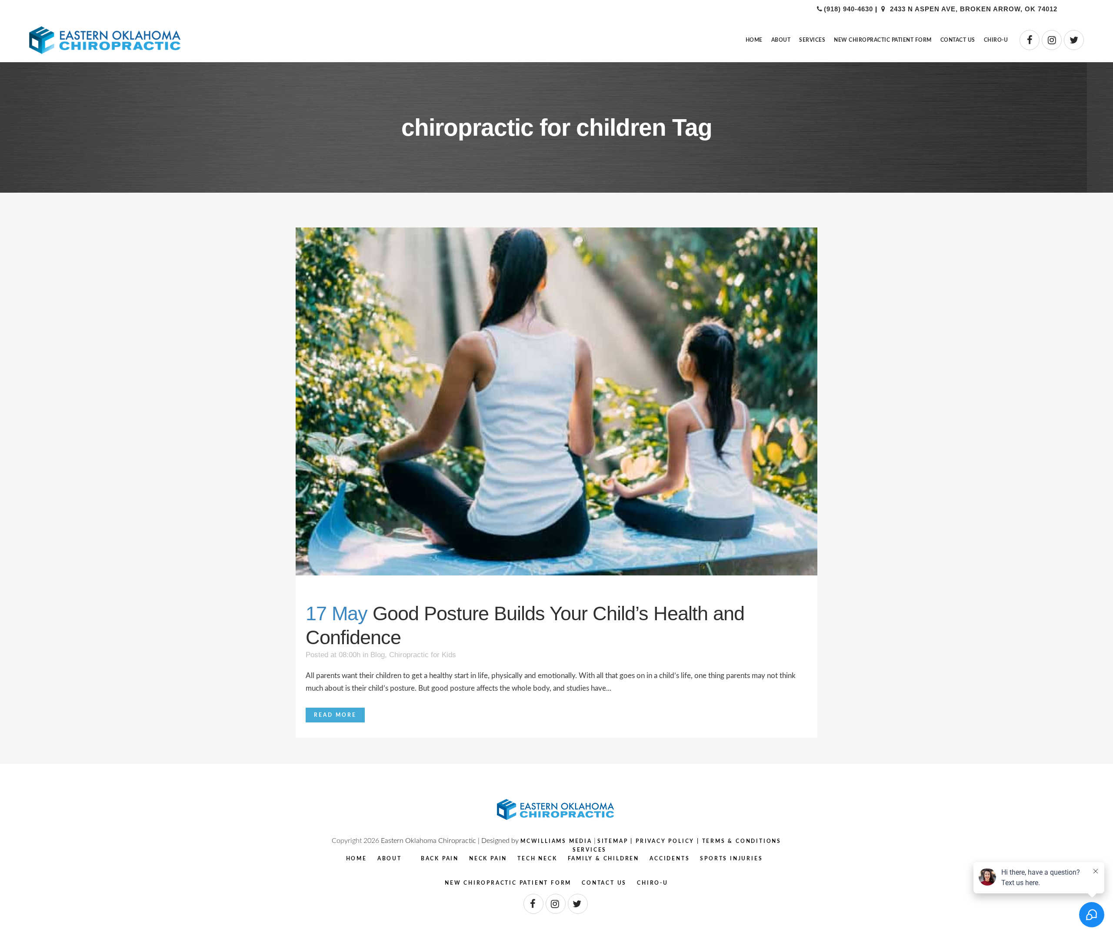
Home (356, 858)
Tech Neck (537, 858)
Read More (335, 715)
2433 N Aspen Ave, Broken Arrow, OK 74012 (972, 9)
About (389, 858)
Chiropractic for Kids (422, 655)
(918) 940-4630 (848, 9)
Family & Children (604, 858)
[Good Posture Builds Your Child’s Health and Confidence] (556, 401)
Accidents (670, 858)
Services (589, 849)
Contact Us (604, 883)
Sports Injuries (731, 858)
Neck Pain (488, 858)
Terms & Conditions (741, 841)
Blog (377, 655)
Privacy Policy (665, 841)
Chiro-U (652, 883)
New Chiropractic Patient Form (508, 883)
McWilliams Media (556, 841)
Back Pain (440, 858)
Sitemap (612, 841)
